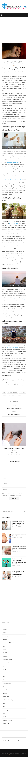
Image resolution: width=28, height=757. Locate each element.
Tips (4, 713)
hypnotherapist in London (12, 162)
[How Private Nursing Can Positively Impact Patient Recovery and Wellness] (6, 525)
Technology (6, 710)
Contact (16, 751)
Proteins (5, 693)
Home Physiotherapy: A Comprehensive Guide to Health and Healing (18, 573)
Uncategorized (6, 716)
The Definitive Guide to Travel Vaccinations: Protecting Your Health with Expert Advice (19, 561)
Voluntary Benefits (7, 720)
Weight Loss (6, 723)
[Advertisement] (14, 29)
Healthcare (5, 656)
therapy (19, 395)
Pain (4, 686)
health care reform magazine (14, 754)
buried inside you (13, 223)
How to (4, 669)
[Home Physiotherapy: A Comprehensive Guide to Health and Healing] (6, 575)
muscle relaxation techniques (19, 299)
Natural (4, 679)
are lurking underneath (12, 347)
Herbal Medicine (7, 663)
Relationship (6, 696)
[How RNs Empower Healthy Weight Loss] (6, 538)
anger (4, 392)
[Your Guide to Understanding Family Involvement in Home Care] (6, 550)
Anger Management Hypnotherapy (12, 179)
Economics (5, 636)
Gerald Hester (9, 72)
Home (7, 61)
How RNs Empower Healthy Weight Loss (19, 534)
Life (4, 676)
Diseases (5, 632)
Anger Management (12, 392)
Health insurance (7, 653)
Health (14, 61)
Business (5, 626)
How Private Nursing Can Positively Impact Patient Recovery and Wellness (18, 523)
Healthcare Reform (7, 659)
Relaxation (11, 395)
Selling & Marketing (8, 700)
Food (4, 646)
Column (5, 629)
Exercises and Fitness (8, 642)
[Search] (26, 15)
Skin (4, 703)
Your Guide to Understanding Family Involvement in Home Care (19, 548)
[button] (3, 439)
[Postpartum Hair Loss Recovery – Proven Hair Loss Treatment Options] (14, 434)
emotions (22, 392)
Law (4, 673)
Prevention (5, 690)
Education (5, 639)
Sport (4, 706)
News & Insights (7, 683)
